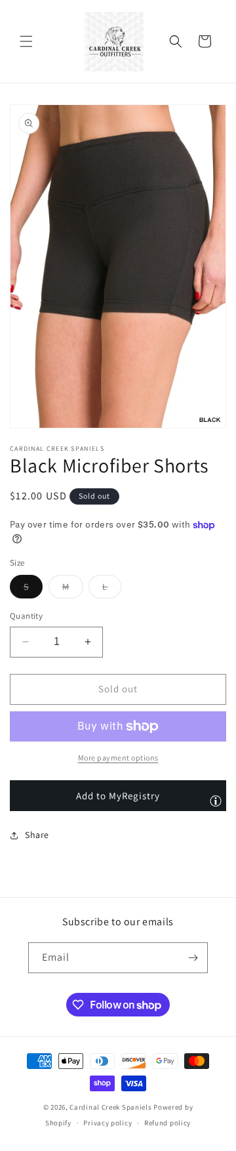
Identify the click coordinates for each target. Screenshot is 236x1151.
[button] (26, 41)
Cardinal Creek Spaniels (110, 1107)
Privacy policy (107, 1122)
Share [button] (37, 835)
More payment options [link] (118, 758)
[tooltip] (215, 800)
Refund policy (167, 1122)
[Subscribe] (192, 957)
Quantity (26, 615)
